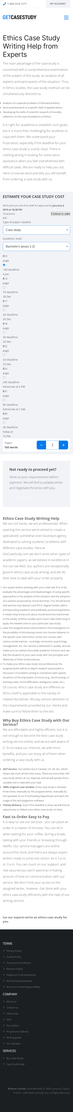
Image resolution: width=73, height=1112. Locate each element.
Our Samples (13, 1043)
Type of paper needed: (17, 222)
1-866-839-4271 (17, 3)
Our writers (12, 1025)
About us (11, 1001)
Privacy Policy (14, 950)
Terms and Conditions (18, 963)
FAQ (8, 1019)
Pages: (9, 443)
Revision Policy (14, 969)
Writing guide (13, 1037)
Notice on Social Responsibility (23, 987)
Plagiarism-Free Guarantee (21, 975)
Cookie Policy (13, 957)
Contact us (12, 1007)
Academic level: (12, 238)
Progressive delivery (17, 1031)
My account (58, 3)
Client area (12, 1013)
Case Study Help (15, 1064)
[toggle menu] (65, 17)
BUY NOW (12, 926)
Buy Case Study (15, 1058)
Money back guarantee (19, 981)
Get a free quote (22, 497)
